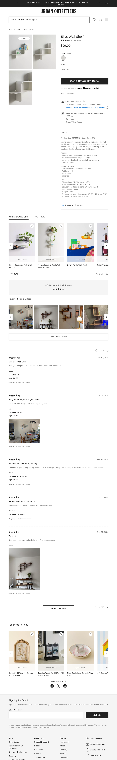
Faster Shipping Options (92, 104)
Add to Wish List (67, 93)
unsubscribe (37, 727)
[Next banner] (100, 3)
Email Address (15, 710)
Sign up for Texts (97, 750)
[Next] (105, 246)
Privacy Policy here (16, 727)
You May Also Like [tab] (19, 216)
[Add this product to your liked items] (32, 226)
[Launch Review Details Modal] (21, 317)
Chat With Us (95, 755)
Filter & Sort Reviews (58, 337)
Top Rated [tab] (39, 216)
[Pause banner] (107, 3)
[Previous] (11, 246)
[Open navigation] (107, 20)
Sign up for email (97, 744)
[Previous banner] (17, 3)
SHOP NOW (58, 5)
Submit (97, 715)
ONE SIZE (66, 69)
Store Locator (96, 739)
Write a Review (102, 274)
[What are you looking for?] (86, 20)
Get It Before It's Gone (84, 81)
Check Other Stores (73, 122)
